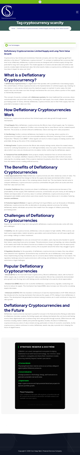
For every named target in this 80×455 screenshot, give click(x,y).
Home (13, 28)
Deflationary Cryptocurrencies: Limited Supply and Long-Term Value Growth (43, 28)
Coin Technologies (13, 45)
